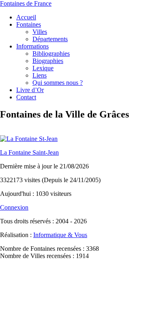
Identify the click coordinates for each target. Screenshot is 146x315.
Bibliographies (51, 53)
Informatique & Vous (60, 234)
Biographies (47, 60)
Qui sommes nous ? (57, 82)
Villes (39, 31)
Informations (32, 46)
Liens (39, 75)
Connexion (14, 207)
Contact (26, 97)
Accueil (26, 17)
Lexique (43, 68)
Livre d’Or (30, 89)
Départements (50, 39)
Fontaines (28, 24)
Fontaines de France (26, 3)
